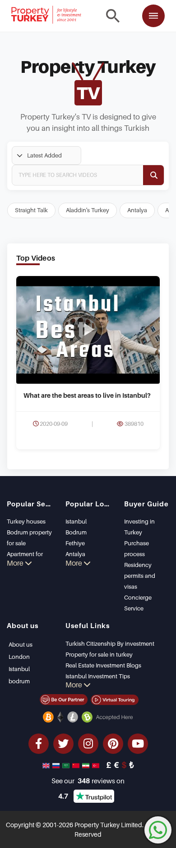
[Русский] (57, 765)
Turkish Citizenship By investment (109, 643)
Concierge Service (138, 603)
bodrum (19, 681)
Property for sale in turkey (99, 654)
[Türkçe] (97, 765)
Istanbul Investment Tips (97, 676)
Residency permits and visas (139, 575)
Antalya (137, 210)
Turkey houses (26, 521)
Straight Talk (31, 210)
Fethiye (75, 543)
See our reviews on (88, 781)
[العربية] (67, 765)
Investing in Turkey (139, 527)
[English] (47, 765)
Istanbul (76, 521)
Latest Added (44, 155)
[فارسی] (87, 765)
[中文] (77, 765)
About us (20, 644)
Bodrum (76, 532)
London (19, 656)
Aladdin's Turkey (87, 210)
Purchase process (136, 548)
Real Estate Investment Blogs (103, 665)
